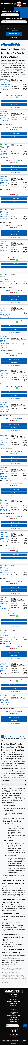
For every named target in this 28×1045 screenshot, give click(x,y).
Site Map (4, 1041)
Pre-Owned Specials (13, 1012)
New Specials (13, 1010)
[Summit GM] (9, 4)
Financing (13, 1003)
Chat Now (14, 104)
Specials (13, 1013)
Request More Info (14, 101)
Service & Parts (13, 1019)
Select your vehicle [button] (14, 33)
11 (20, 736)
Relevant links (6, 780)
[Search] (25, 1025)
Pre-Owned (13, 1009)
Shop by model (6, 784)
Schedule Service (13, 1021)
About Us (13, 999)
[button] (14, 96)
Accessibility (12, 1040)
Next (24, 736)
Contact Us (5, 1040)
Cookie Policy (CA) (13, 1015)
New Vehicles (13, 1008)
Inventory (13, 1006)
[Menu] (24, 3)
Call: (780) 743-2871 (15, 107)
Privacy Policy (21, 1040)
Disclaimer (13, 1017)
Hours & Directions (13, 1001)
